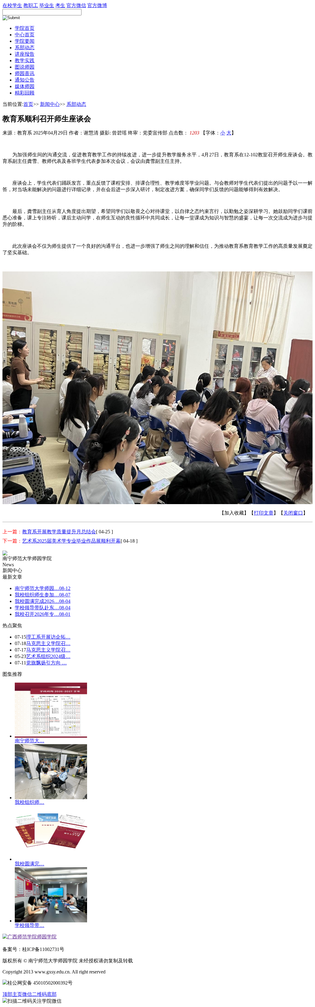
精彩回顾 (24, 92)
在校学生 (12, 5)
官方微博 (97, 5)
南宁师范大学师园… (42, 588)
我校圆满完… (29, 863)
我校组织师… (29, 802)
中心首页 (24, 34)
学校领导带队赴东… (42, 607)
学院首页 (24, 28)
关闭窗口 (293, 513)
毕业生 (46, 5)
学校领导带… (29, 925)
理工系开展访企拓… (48, 637)
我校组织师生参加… (42, 594)
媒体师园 (24, 86)
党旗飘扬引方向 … (46, 662)
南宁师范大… (29, 740)
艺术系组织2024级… (48, 656)
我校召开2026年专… (42, 614)
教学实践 (24, 60)
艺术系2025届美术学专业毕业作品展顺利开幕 (71, 541)
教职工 (30, 5)
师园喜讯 (24, 73)
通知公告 (24, 79)
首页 (28, 104)
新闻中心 (50, 104)
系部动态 (24, 47)
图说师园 (24, 67)
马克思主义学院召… (48, 643)
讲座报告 (24, 54)
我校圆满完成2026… (42, 601)
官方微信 (76, 5)
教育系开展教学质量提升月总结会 (59, 531)
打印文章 (263, 513)
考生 (60, 5)
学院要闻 (24, 41)
